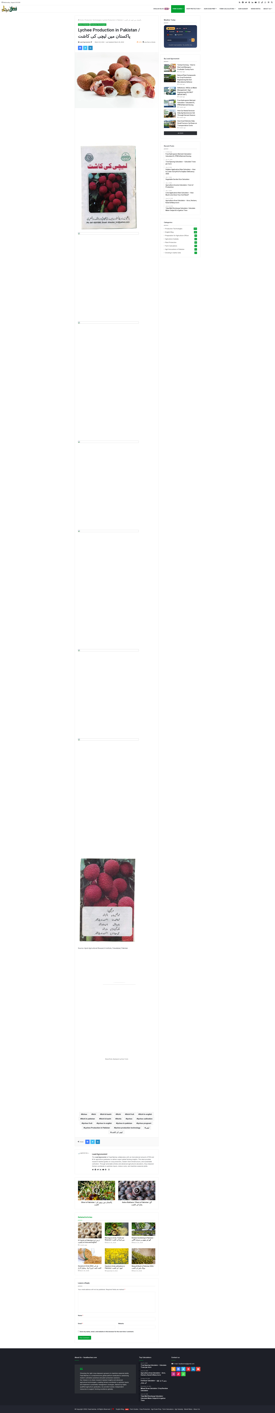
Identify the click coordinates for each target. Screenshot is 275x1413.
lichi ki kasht (106, 1114)
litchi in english (145, 1114)
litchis (118, 1119)
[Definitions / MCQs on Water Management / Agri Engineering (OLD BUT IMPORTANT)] (170, 91)
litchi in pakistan (88, 1119)
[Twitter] (98, 1169)
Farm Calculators (227, 9)
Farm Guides (177, 9)
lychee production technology (127, 1128)
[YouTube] (103, 1169)
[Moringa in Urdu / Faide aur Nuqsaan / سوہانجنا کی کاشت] (116, 1229)
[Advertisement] (116, 127)
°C (193, 40)
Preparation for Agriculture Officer (177, 235)
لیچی (147, 1128)
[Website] (93, 1169)
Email (80, 1323)
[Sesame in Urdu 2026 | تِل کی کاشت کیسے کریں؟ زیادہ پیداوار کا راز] (90, 1256)
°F (190, 40)
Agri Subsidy (243, 9)
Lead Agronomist (85, 42)
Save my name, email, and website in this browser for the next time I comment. (107, 1331)
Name (80, 1315)
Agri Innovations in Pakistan (174, 249)
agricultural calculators (135, 1164)
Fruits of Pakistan (84, 24)
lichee (84, 1114)
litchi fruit (130, 1114)
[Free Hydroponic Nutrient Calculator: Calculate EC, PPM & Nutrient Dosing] (170, 103)
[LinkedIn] (101, 1169)
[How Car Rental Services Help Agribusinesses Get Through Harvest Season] (170, 114)
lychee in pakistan (124, 1123)
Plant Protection (170, 242)
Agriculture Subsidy (172, 239)
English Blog (161, 9)
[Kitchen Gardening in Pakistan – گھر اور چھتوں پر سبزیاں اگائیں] (143, 1229)
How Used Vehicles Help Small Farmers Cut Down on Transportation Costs (187, 123)
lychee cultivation (145, 1119)
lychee (129, 1119)
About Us (267, 9)
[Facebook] (96, 1169)
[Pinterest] (106, 1169)
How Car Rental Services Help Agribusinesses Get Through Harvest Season (186, 113)
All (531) (180, 133)
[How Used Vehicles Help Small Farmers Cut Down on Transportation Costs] (170, 124)
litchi (119, 1114)
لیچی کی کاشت (117, 1132)
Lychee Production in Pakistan (97, 1128)
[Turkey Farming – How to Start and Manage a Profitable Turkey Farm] (170, 68)
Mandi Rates (255, 9)
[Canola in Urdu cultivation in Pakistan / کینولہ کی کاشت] (116, 1256)
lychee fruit (87, 1123)
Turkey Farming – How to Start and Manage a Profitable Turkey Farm (186, 67)
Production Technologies (93, 20)
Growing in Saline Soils (173, 253)
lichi (94, 1114)
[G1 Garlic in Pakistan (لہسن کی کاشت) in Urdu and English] (90, 1230)
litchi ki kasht (105, 1119)
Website (121, 1323)
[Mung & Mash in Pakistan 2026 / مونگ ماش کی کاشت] (143, 1256)
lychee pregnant (144, 1123)
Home (81, 20)
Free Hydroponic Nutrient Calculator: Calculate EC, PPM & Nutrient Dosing (186, 102)
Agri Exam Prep (209, 9)
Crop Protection (193, 9)
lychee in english (105, 1123)
